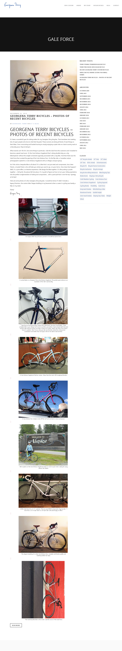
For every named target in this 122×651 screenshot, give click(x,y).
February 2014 (85, 112)
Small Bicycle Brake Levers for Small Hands (93, 74)
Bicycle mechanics (86, 169)
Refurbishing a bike (99, 189)
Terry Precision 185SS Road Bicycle (92, 67)
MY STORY (87, 5)
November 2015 (85, 101)
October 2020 (84, 91)
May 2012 (83, 148)
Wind (82, 199)
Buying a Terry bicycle (96, 176)
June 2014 (83, 110)
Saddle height (97, 192)
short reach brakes (86, 196)
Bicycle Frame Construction (96, 166)
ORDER (78, 5)
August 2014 (84, 107)
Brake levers (84, 176)
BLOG (108, 5)
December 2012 (85, 132)
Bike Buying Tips (104, 172)
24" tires (96, 159)
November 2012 (85, 134)
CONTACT (116, 5)
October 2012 (84, 137)
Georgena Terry (19, 123)
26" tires (82, 162)
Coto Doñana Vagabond (87, 182)
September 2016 (85, 96)
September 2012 (85, 140)
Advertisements (101, 162)
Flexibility (94, 186)
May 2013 (83, 123)
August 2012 (84, 142)
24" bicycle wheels (86, 159)
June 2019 (83, 93)
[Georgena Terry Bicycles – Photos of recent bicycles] (43, 85)
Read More (16, 625)
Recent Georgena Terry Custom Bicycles (94, 70)
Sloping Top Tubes (99, 196)
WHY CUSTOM (68, 5)
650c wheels (91, 162)
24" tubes (104, 159)
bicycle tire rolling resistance (89, 172)
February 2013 (85, 126)
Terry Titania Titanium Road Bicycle (93, 64)
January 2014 (84, 115)
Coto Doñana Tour (101, 179)
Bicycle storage (98, 169)
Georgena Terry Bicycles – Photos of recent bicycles (39, 117)
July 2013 (83, 121)
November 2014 (85, 104)
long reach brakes (85, 189)
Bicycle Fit (83, 166)
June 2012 (83, 145)
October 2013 (84, 118)
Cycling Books (84, 186)
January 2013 (84, 129)
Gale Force (101, 186)
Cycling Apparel (102, 182)
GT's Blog (34, 123)
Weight (108, 196)
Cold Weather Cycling (87, 179)
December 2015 (85, 99)
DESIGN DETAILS (98, 5)
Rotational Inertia (85, 192)
